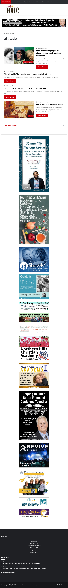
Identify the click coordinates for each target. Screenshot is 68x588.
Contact (34, 550)
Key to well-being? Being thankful (49, 104)
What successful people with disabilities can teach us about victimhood (48, 53)
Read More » (42, 67)
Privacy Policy (34, 552)
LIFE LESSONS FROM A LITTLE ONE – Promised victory (26, 88)
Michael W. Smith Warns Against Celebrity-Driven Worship (27, 1)
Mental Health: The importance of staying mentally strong (27, 74)
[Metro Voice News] (12, 9)
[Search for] (66, 10)
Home (7, 33)
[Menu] (2, 10)
